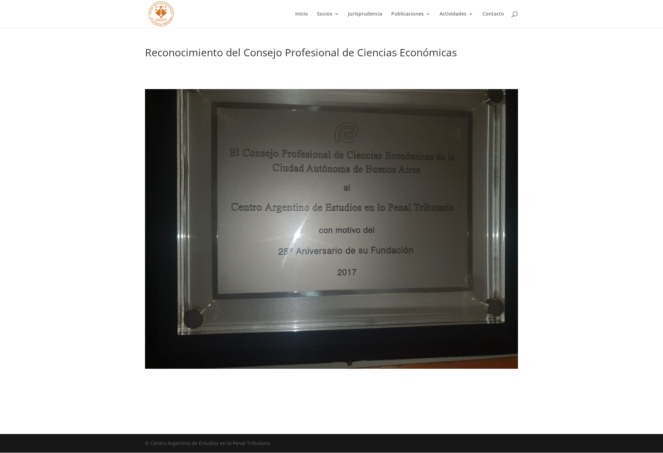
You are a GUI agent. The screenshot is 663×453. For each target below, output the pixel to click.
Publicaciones (407, 14)
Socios (324, 14)
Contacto (493, 14)
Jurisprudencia (365, 14)
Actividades (453, 14)
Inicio (301, 14)
